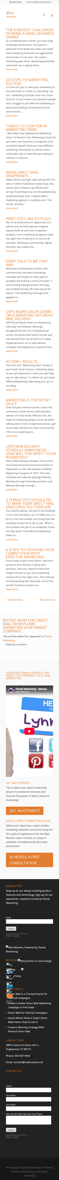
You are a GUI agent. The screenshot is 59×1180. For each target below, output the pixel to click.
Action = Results (22, 361)
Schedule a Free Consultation (24, 859)
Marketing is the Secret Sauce (28, 401)
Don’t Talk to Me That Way (27, 263)
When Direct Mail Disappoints (22, 174)
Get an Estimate (25, 810)
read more (12, 69)
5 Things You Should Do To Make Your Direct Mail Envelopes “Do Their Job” (30, 503)
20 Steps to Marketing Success (27, 81)
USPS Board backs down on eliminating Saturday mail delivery (29, 315)
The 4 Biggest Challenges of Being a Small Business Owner (30, 33)
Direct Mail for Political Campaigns (28, 1012)
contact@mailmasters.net (28, 1062)
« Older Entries (14, 599)
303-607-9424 (22, 1055)
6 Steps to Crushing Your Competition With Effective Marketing (30, 553)
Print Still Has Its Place (28, 218)
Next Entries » (48, 599)
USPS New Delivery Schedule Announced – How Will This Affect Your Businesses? (31, 452)
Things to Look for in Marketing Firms (26, 127)
